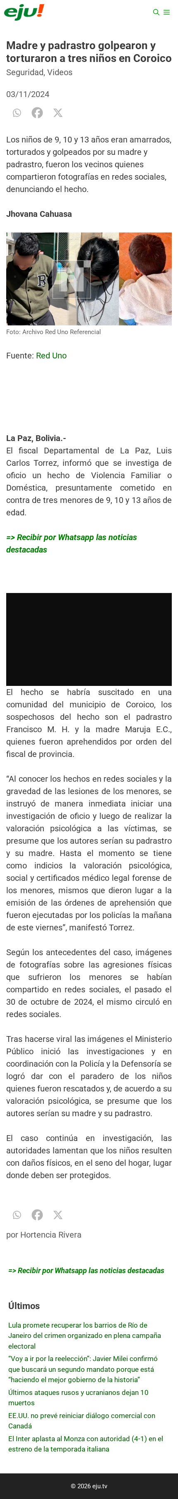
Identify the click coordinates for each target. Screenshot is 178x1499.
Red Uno (51, 356)
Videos (59, 72)
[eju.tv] (24, 12)
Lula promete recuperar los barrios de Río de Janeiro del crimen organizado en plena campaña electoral (84, 1335)
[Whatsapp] (16, 112)
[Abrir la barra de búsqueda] (156, 12)
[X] (57, 112)
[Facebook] (37, 112)
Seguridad (24, 72)
